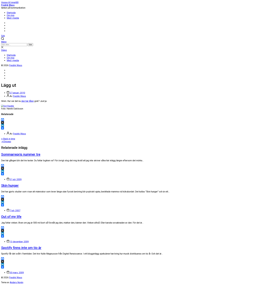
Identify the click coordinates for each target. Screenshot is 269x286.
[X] (134, 122)
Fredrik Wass (8, 5)
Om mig (10, 15)
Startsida (11, 12)
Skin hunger (10, 185)
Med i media (13, 18)
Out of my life (11, 217)
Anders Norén (16, 282)
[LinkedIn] (134, 125)
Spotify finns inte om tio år (21, 248)
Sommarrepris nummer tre (20, 154)
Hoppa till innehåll (9, 2)
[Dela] (134, 128)
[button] (134, 41)
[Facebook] (134, 119)
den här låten (27, 101)
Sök (30, 45)
